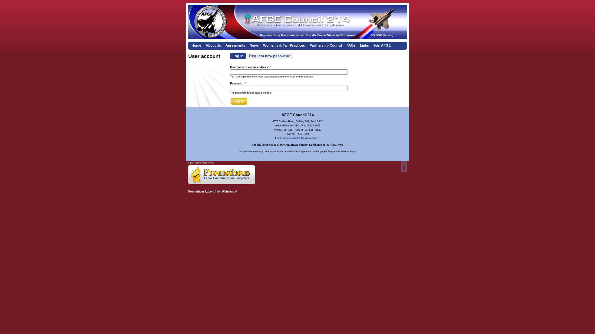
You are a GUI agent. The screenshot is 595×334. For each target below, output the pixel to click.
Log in (238, 56)
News (254, 45)
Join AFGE (382, 45)
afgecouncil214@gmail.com (300, 138)
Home (196, 45)
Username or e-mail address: (250, 67)
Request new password (270, 56)
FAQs (351, 45)
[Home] (297, 38)
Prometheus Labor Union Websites (211, 191)
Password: (238, 83)
